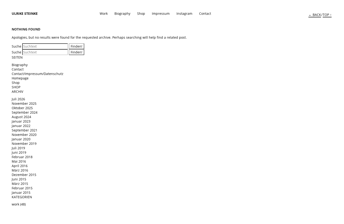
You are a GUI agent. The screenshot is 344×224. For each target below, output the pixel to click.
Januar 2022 (21, 125)
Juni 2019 (19, 152)
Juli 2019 (18, 148)
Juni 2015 (19, 179)
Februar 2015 (22, 188)
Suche (16, 46)
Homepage (20, 78)
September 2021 (24, 130)
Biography (122, 13)
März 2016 (20, 170)
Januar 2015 (21, 192)
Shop (141, 13)
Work (104, 13)
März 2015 (20, 183)
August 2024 (21, 117)
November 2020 (24, 134)
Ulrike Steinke (25, 13)
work (15, 204)
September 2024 (24, 112)
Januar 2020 (21, 139)
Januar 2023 (21, 121)
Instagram (184, 13)
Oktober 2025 (22, 108)
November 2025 (24, 103)
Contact (205, 13)
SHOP (16, 87)
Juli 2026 (18, 99)
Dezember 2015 (24, 174)
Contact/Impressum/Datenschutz (37, 73)
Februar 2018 (22, 157)
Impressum (161, 13)
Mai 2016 (19, 161)
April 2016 (20, 166)
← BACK (314, 14)
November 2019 (24, 143)
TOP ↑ (327, 14)
